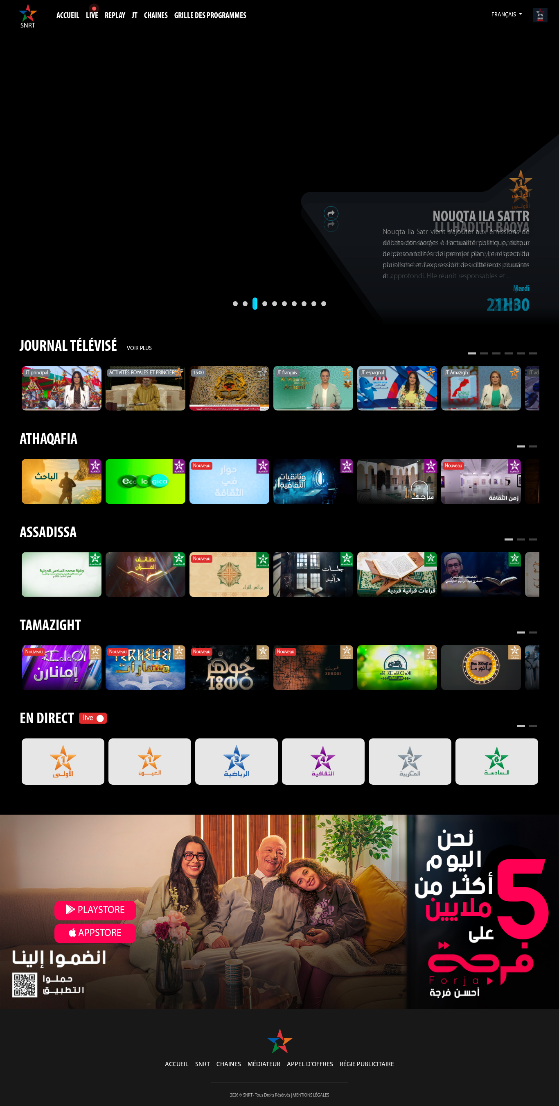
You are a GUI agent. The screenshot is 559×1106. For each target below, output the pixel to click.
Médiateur (264, 1064)
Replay (115, 16)
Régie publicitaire (367, 1064)
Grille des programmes (210, 16)
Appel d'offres (310, 1064)
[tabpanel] (61, 388)
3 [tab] (496, 354)
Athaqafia (48, 440)
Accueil (67, 16)
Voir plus (139, 348)
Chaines (228, 1064)
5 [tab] (521, 354)
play (100, 910)
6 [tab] (533, 354)
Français (504, 15)
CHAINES (156, 16)
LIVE (92, 16)
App (99, 933)
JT (134, 16)
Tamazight (50, 626)
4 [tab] (508, 354)
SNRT (202, 1064)
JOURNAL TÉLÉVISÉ (68, 347)
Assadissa (48, 533)
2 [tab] (484, 354)
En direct (47, 719)
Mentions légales (311, 1095)
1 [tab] (471, 354)
